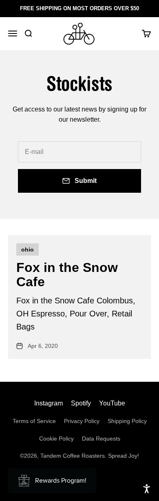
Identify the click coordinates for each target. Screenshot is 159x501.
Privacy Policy (81, 421)
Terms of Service (34, 421)
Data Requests (101, 438)
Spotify (81, 403)
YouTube (112, 403)
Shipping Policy (127, 421)
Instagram (48, 403)
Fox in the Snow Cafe (67, 274)
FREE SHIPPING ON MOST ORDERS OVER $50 (79, 8)
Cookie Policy (56, 438)
